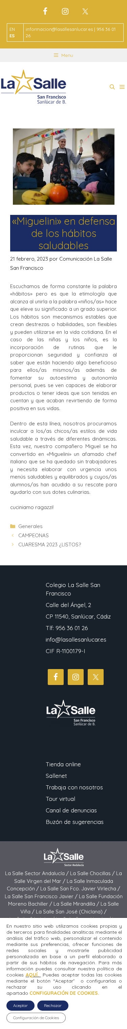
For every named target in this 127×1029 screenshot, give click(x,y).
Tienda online (63, 764)
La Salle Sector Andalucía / (37, 873)
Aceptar (20, 1005)
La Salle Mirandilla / (77, 904)
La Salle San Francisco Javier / (42, 896)
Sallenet (56, 775)
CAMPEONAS (33, 535)
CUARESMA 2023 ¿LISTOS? (49, 544)
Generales (30, 526)
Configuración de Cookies (36, 1017)
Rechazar (53, 1005)
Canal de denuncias (71, 810)
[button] (112, 87)
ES (12, 35)
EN (12, 29)
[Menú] (122, 87)
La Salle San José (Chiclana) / (71, 911)
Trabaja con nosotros (74, 787)
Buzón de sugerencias (75, 821)
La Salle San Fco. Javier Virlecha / (80, 888)
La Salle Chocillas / (93, 873)
